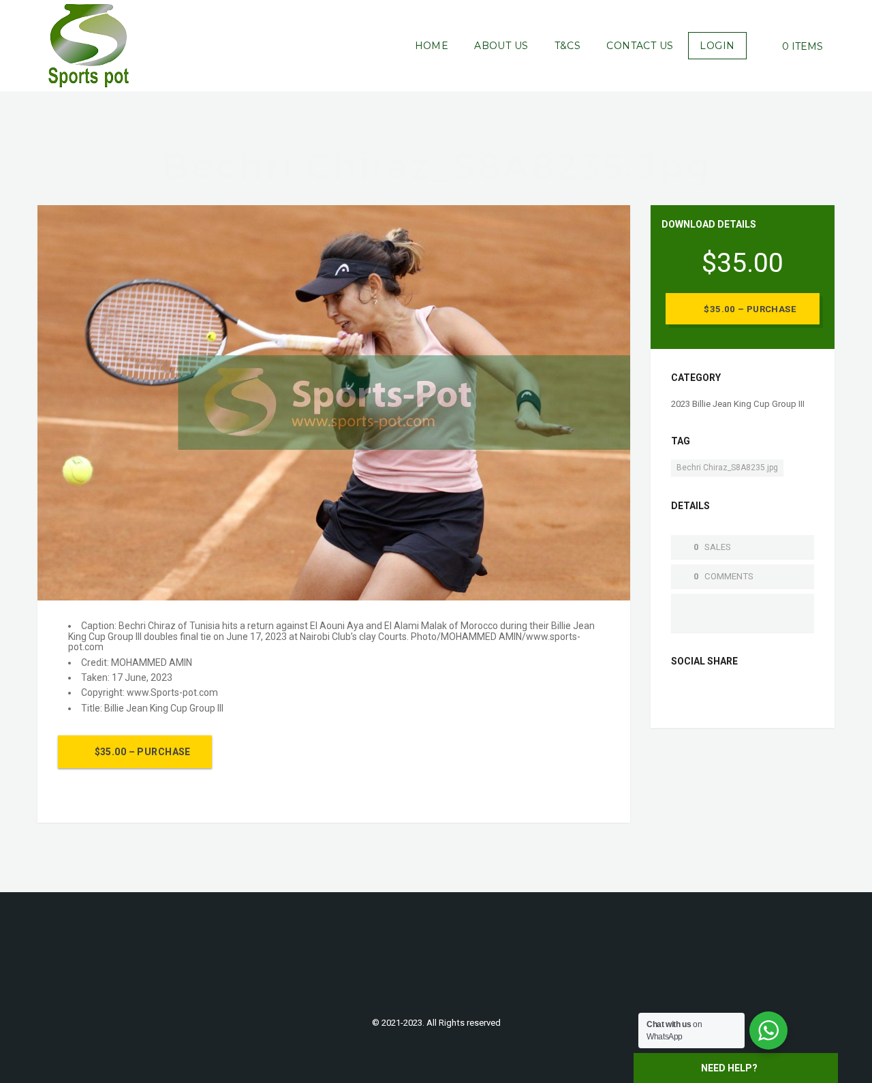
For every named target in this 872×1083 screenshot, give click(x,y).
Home (432, 46)
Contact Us (639, 46)
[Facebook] (682, 695)
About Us (501, 46)
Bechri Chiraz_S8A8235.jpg (727, 467)
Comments (728, 576)
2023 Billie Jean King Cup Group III (738, 404)
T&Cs (568, 46)
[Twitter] (704, 695)
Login (717, 46)
